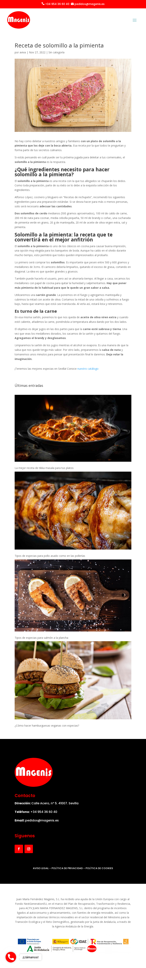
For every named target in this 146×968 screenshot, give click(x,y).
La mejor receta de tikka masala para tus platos (44, 468)
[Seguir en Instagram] (29, 849)
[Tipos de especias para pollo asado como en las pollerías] (73, 511)
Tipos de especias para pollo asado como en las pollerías (50, 556)
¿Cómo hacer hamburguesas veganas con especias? (47, 725)
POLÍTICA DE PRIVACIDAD (67, 868)
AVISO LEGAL (41, 868)
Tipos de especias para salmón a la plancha (41, 637)
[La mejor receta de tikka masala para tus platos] (73, 429)
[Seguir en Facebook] (19, 849)
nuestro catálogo (87, 368)
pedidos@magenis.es (42, 820)
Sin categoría (56, 52)
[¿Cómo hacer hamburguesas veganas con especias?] (73, 681)
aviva (23, 52)
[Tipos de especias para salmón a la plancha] (73, 596)
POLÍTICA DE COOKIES (99, 868)
